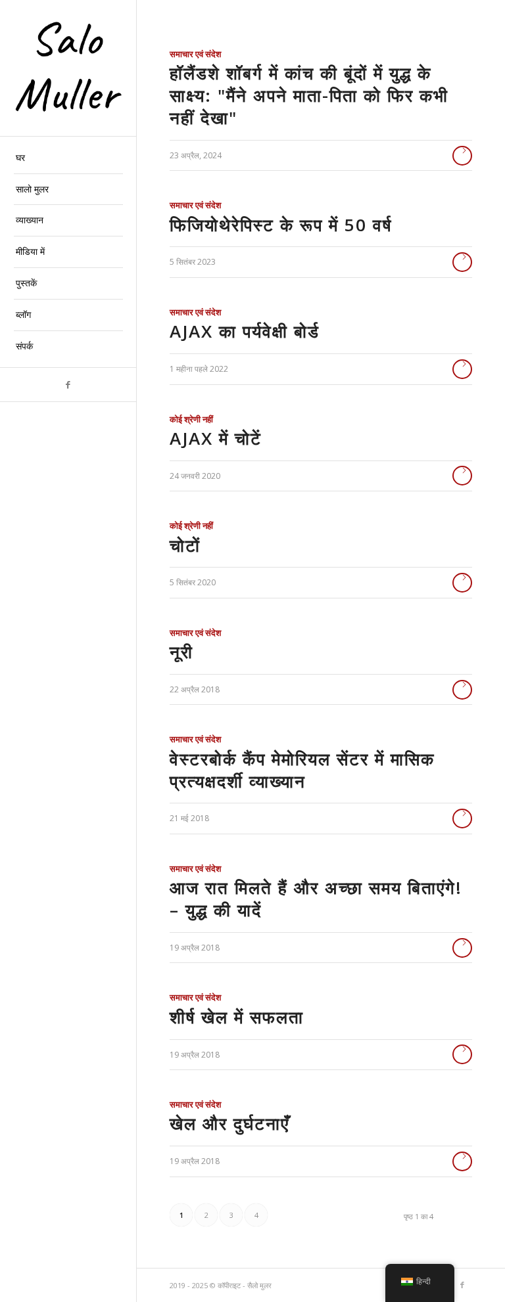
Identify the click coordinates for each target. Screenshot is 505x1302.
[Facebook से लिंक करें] (68, 384)
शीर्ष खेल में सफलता (237, 1017)
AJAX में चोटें (216, 438)
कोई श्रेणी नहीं (191, 419)
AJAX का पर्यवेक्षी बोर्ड (245, 331)
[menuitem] (68, 158)
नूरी (181, 651)
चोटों (185, 545)
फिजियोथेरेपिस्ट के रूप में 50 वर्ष (281, 224)
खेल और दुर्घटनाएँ (229, 1123)
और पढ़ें (462, 156)
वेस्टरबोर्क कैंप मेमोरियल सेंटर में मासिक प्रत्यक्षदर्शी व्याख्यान (302, 770)
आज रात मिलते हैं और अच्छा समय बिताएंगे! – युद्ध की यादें (316, 899)
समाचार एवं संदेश (195, 54)
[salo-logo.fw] (68, 68)
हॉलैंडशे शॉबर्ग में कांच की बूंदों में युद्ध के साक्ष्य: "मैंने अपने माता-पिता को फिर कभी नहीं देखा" (309, 95)
